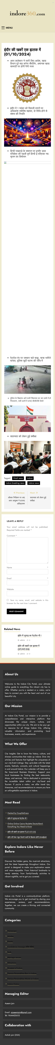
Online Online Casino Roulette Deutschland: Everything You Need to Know (25, 825)
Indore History (13, 984)
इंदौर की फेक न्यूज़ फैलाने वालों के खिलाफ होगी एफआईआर (27, 837)
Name (27, 567)
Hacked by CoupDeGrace (18, 813)
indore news (34, 483)
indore (29, 478)
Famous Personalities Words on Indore (23, 978)
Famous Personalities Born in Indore (22, 973)
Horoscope (12, 931)
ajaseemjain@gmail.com (21, 1012)
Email (27, 578)
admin (22, 640)
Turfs (9, 952)
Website (10, 589)
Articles (11, 936)
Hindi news (18, 478)
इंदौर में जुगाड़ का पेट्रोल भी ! (29, 635)
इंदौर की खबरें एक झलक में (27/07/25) (28, 647)
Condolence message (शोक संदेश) (21, 946)
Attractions (12, 962)
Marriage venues (14, 957)
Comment (12, 535)
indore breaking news (15, 483)
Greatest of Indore (15, 968)
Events (10, 941)
